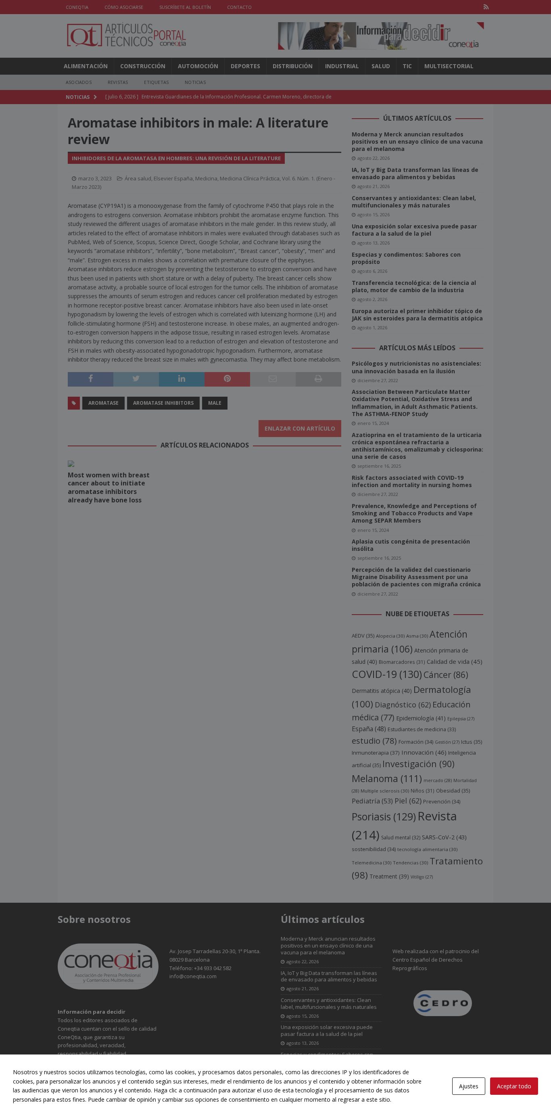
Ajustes (468, 1086)
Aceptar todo (514, 1086)
